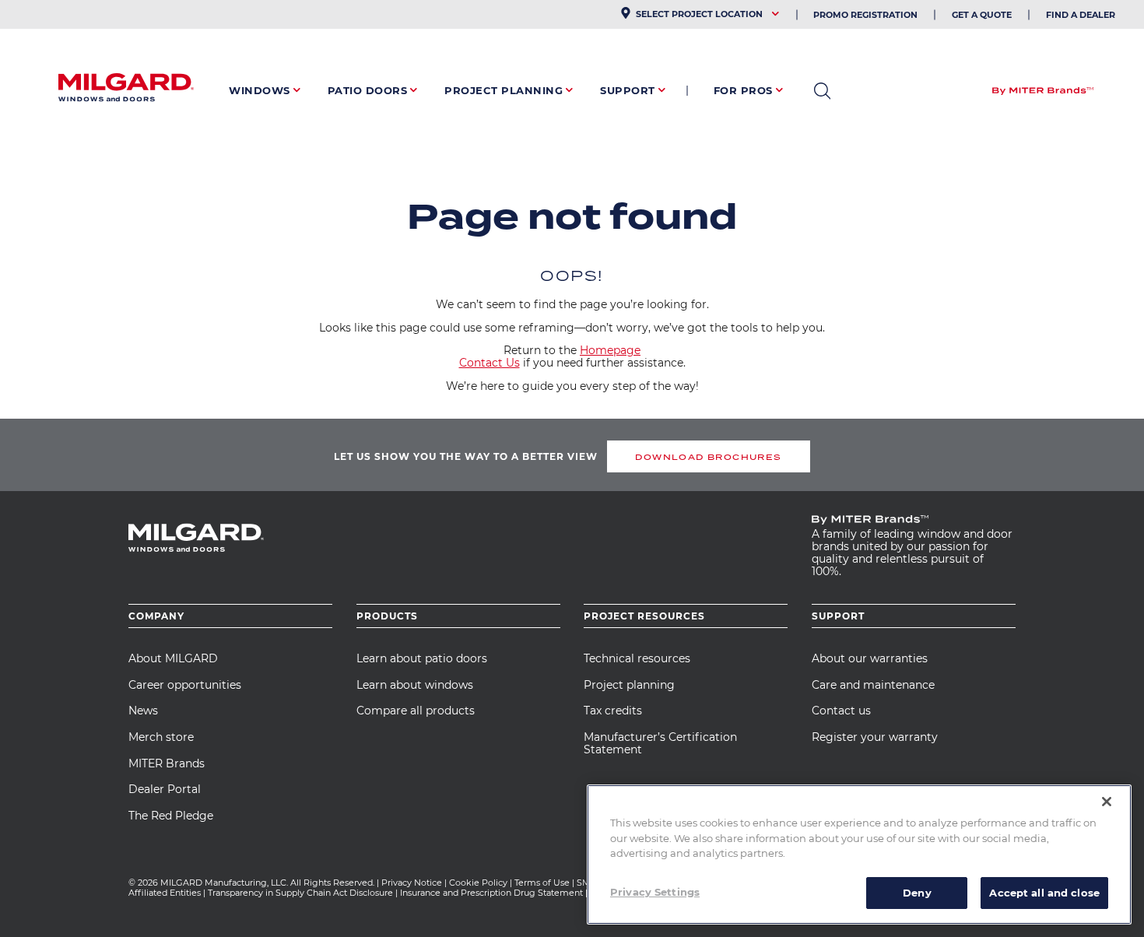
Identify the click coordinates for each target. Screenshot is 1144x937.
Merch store (161, 737)
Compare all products (415, 710)
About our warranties (870, 658)
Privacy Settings (655, 891)
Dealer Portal (164, 789)
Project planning (629, 685)
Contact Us (489, 362)
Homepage (610, 350)
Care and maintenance (873, 685)
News (143, 710)
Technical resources (637, 658)
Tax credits (613, 710)
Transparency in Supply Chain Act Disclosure (300, 892)
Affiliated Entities (164, 892)
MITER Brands (166, 763)
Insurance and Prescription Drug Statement (491, 892)
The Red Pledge (170, 815)
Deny (917, 892)
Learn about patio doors (421, 658)
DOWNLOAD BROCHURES (708, 456)
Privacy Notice (411, 882)
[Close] (1107, 801)
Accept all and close (1044, 892)
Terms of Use (542, 882)
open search (822, 91)
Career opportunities (184, 685)
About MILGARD (173, 658)
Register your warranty (875, 737)
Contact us (841, 710)
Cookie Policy (478, 882)
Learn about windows (414, 685)
